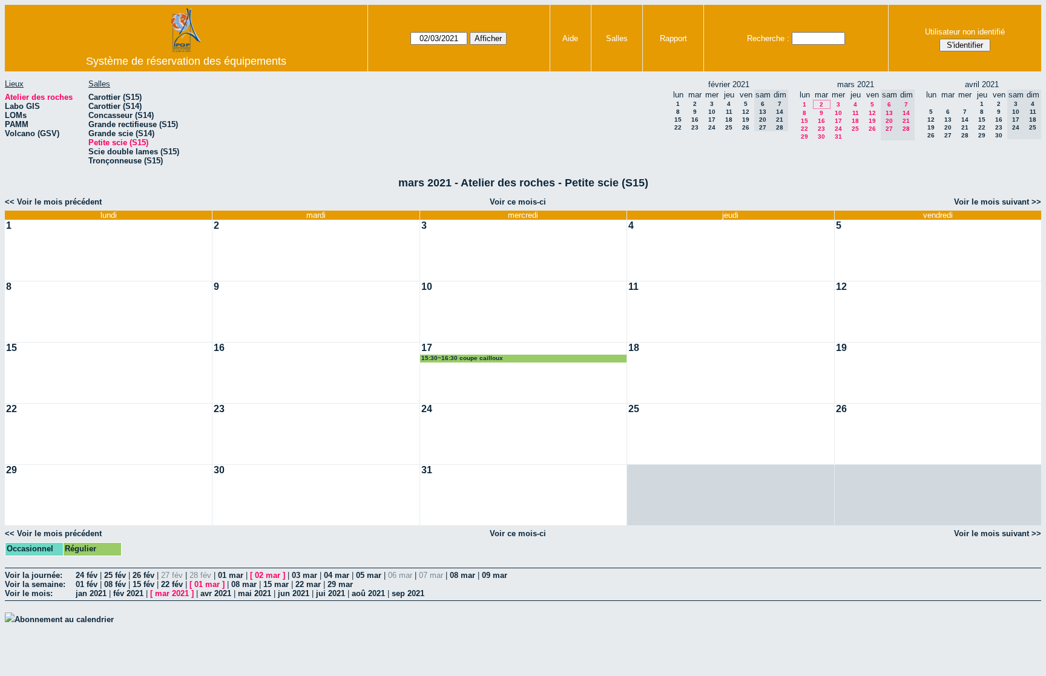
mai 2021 (254, 593)
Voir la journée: (33, 575)
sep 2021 (408, 593)
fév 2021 (128, 593)
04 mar (336, 575)
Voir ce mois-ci (518, 201)
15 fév (143, 584)
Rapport (673, 38)
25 (728, 127)
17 (711, 119)
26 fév (143, 575)
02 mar (267, 575)
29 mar (340, 584)
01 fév (86, 584)
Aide (570, 38)
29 (804, 136)
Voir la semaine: (35, 584)
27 (948, 135)
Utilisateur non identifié (965, 31)
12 (745, 111)
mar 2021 (172, 593)
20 (948, 127)
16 (695, 119)
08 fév (115, 584)
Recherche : (768, 38)
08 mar (462, 575)
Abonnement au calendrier (64, 619)
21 (965, 127)
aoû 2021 (368, 593)
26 (745, 127)
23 (695, 127)
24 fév (86, 575)
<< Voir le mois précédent (53, 201)
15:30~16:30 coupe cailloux (462, 358)
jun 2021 (293, 593)
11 (729, 111)
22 (678, 127)
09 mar (494, 575)
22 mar (308, 584)
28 (965, 135)
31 (838, 136)
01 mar (230, 575)
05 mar (368, 575)
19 (745, 119)
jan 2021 (91, 593)
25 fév (115, 575)
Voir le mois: (29, 593)
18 (728, 119)
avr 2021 (215, 593)
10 (711, 111)
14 (965, 119)
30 (821, 136)
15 (678, 119)
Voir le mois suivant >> (997, 201)
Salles (617, 38)
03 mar (304, 575)
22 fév (172, 584)
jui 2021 (330, 593)
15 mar (276, 584)
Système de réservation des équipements (186, 61)
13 (948, 119)
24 (711, 127)
